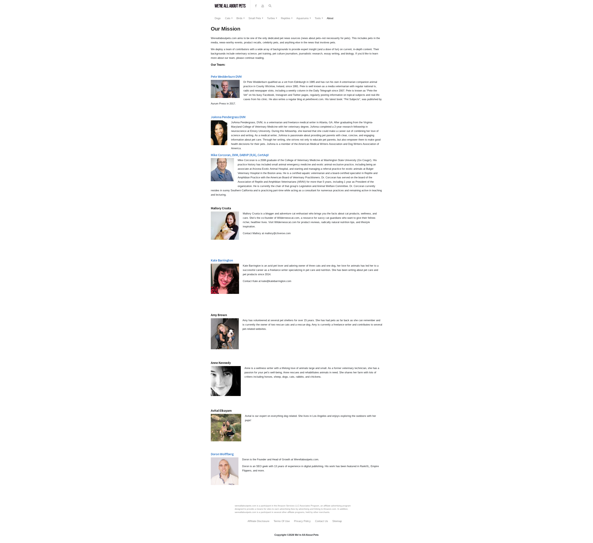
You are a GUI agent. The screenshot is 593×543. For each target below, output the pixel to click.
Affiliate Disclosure (258, 521)
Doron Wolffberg (222, 454)
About (330, 18)
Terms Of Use (282, 521)
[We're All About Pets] (230, 6)
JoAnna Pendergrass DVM (228, 117)
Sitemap (337, 521)
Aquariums (302, 18)
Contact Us (321, 521)
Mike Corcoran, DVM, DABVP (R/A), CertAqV (240, 155)
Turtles (271, 18)
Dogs (218, 18)
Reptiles (285, 18)
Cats (227, 18)
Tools (318, 18)
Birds (239, 18)
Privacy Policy (302, 521)
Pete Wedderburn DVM (226, 76)
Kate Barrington (222, 260)
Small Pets (254, 18)
